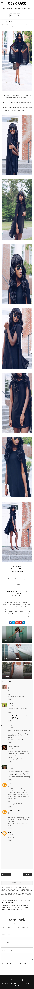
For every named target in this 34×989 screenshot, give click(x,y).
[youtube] (22, 979)
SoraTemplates (12, 983)
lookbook (4, 27)
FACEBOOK (16, 593)
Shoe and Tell (17, 602)
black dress (15, 25)
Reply (10, 699)
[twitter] (18, 15)
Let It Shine (27, 604)
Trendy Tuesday (23, 613)
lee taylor (11, 784)
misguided (11, 27)
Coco (9, 766)
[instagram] (10, 15)
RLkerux (10, 832)
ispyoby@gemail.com (24, 927)
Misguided (19, 566)
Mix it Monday (19, 606)
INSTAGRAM (11, 591)
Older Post (28, 875)
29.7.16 (11, 748)
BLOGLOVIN (17, 595)
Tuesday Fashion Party (13, 613)
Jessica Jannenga (13, 746)
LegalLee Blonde (17, 804)
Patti (9, 686)
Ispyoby (28, 25)
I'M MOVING (6, 676)
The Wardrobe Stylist (14, 811)
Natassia (10, 704)
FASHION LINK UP (13, 775)
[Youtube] (22, 14)
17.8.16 (11, 834)
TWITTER (23, 591)
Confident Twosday (14, 616)
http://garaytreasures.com (16, 739)
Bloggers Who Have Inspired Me (15, 611)
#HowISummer (10, 609)
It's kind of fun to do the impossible (12, 658)
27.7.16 (11, 706)
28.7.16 (11, 727)
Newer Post (5, 875)
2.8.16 (11, 786)
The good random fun (19, 609)
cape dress (22, 25)
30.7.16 (11, 768)
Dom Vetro (19, 571)
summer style (19, 27)
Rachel (10, 725)
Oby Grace (17, 3)
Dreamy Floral (6, 640)
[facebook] (14, 15)
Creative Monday (11, 604)
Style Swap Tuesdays (24, 616)
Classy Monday (11, 606)
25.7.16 (11, 688)
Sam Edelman (19, 569)
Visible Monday (20, 604)
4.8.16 (11, 813)
